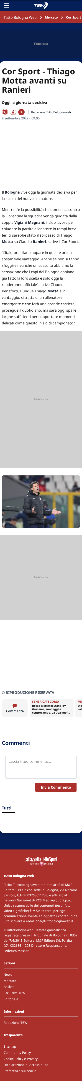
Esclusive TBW (14, 993)
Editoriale (11, 999)
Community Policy (17, 1052)
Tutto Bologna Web (20, 17)
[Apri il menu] (6, 5)
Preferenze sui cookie (20, 1071)
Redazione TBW (15, 1022)
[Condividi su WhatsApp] (5, 112)
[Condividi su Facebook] (13, 112)
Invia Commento (56, 787)
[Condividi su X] (21, 112)
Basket (9, 986)
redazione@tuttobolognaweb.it (49, 921)
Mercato (51, 17)
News (8, 974)
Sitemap (10, 1046)
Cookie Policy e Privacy (21, 1059)
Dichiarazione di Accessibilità (26, 1064)
